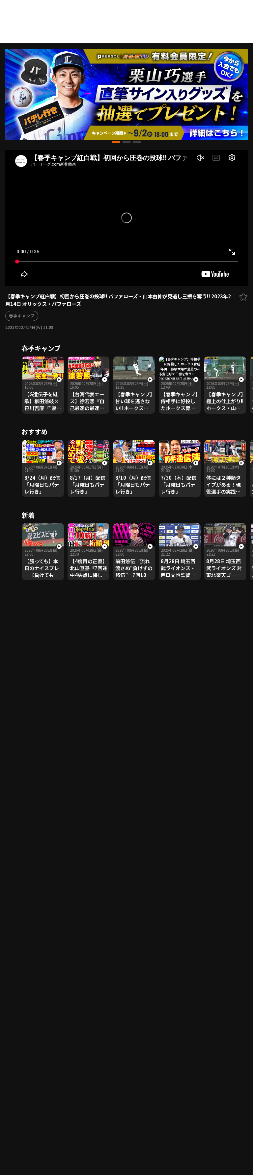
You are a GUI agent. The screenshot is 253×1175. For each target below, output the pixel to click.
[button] (116, 142)
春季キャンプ (22, 315)
